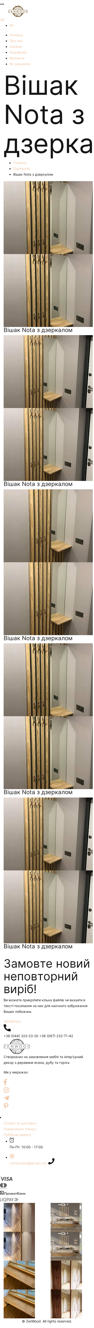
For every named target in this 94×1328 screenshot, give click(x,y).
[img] (7, 1027)
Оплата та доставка (20, 1123)
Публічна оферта (17, 1135)
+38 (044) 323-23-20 (21, 1036)
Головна (16, 35)
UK (2, 20)
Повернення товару (20, 1129)
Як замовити (20, 64)
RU (12, 25)
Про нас (16, 41)
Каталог (16, 47)
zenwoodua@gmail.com (28, 1163)
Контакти (17, 58)
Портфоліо (18, 52)
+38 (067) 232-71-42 (56, 1036)
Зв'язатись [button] (12, 1021)
